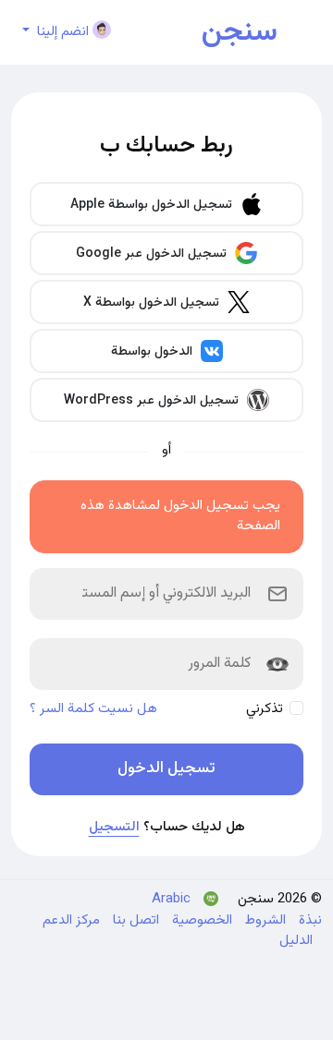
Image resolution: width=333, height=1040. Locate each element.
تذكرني (264, 709)
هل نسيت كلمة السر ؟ (93, 709)
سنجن (240, 32)
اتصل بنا (134, 920)
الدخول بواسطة (153, 352)
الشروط (263, 920)
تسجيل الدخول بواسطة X (153, 303)
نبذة (308, 920)
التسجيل (114, 827)
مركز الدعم (71, 920)
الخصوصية (200, 920)
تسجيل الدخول (166, 768)
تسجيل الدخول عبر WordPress (153, 401)
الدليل (296, 940)
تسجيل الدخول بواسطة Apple (153, 205)
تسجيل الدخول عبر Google (153, 254)
